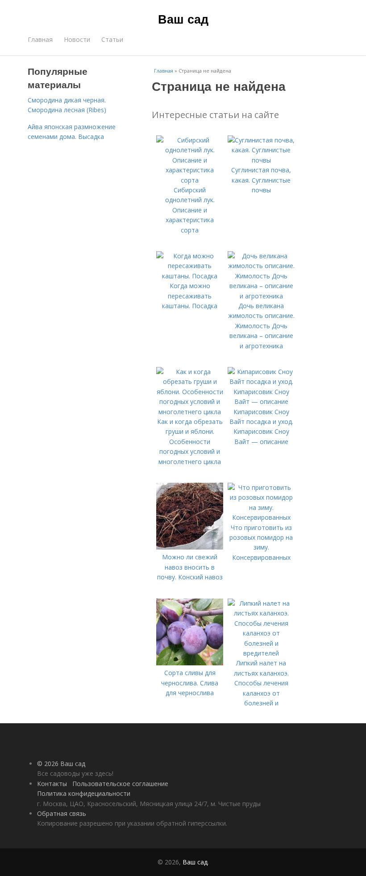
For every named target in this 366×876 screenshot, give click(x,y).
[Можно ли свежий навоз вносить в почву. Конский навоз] (189, 547)
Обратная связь (61, 813)
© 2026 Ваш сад (61, 763)
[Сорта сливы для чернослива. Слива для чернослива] (189, 663)
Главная (40, 39)
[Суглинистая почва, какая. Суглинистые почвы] (261, 160)
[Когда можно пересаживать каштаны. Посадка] (189, 276)
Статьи (112, 39)
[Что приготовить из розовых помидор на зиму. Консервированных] (261, 517)
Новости (77, 39)
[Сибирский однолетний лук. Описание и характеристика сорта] (189, 180)
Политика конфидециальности (83, 793)
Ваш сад (183, 18)
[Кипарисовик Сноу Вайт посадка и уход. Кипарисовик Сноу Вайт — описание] (261, 401)
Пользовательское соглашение (120, 783)
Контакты (52, 783)
